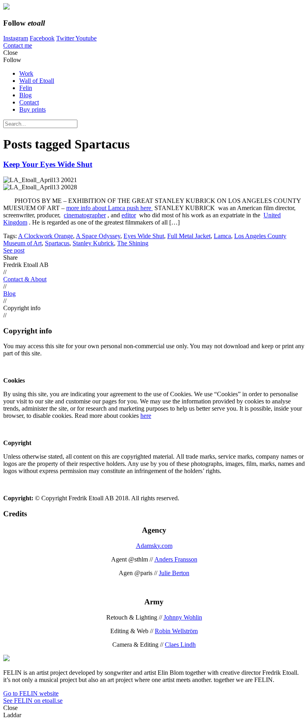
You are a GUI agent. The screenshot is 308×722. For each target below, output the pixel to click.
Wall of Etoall (36, 80)
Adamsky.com (154, 545)
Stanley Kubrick (93, 243)
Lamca (222, 236)
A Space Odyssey (98, 236)
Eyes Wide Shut (144, 236)
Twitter (65, 38)
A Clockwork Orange (45, 236)
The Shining (132, 243)
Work (26, 73)
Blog (25, 95)
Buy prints (32, 109)
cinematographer (85, 215)
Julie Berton (174, 573)
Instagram (15, 38)
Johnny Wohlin (183, 617)
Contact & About (25, 279)
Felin (25, 87)
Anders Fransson (175, 559)
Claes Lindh (180, 644)
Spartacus (57, 243)
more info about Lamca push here (109, 208)
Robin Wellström (176, 631)
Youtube (86, 38)
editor (129, 215)
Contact (29, 102)
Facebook (42, 38)
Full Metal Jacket (189, 236)
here (145, 415)
